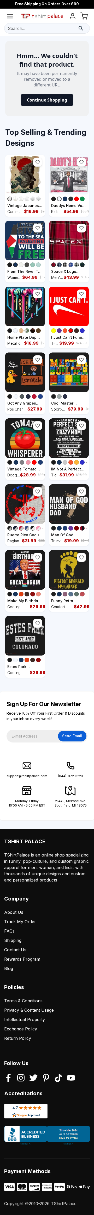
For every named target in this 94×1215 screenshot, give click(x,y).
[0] (84, 17)
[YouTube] (71, 1078)
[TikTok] (58, 1078)
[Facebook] (8, 1078)
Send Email (72, 736)
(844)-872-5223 (70, 776)
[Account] (72, 17)
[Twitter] (33, 1078)
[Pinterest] (46, 1078)
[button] (37, 162)
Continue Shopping (47, 100)
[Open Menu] (10, 17)
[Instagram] (21, 1078)
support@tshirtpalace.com (27, 776)
